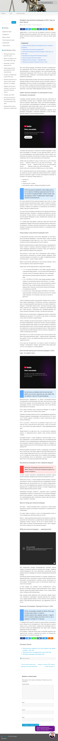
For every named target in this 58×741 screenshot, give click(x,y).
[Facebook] (22, 29)
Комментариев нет (37, 24)
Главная (3, 13)
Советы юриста (25, 658)
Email (23, 709)
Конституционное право (8, 40)
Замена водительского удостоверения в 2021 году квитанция (9, 70)
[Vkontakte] (39, 29)
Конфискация (5, 42)
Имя (23, 702)
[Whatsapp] (33, 29)
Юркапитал (5, 736)
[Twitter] (28, 29)
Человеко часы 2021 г (9, 94)
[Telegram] (45, 29)
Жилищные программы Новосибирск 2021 (33, 654)
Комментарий (25, 684)
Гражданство (5, 34)
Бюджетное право (6, 31)
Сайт (23, 717)
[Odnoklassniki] (50, 29)
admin (22, 24)
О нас (10, 13)
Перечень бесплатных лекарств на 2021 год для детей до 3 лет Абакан (10, 81)
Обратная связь (21, 13)
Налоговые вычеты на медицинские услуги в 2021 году (37, 652)
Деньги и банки (6, 37)
